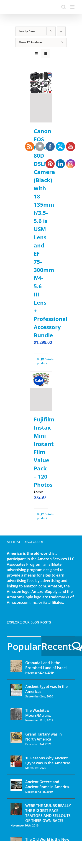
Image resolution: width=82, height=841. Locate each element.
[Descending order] (61, 31)
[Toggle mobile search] (63, 7)
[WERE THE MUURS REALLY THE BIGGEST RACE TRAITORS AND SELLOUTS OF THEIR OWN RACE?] (16, 809)
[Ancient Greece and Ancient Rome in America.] (16, 785)
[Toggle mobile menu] (72, 7)
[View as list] (45, 53)
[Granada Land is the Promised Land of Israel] (16, 666)
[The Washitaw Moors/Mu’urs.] (16, 714)
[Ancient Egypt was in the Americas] (16, 690)
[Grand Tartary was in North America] (16, 737)
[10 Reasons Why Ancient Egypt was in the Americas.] (16, 761)
